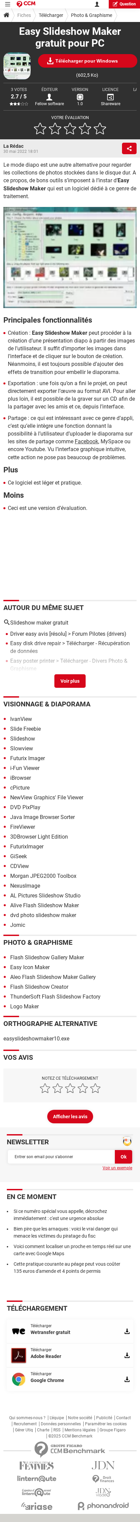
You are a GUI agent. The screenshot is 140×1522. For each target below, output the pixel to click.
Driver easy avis (29, 634)
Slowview (21, 748)
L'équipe (57, 1417)
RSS (56, 1430)
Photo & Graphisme (91, 15)
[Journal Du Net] (103, 1465)
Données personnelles (61, 1424)
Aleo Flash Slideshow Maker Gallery (53, 977)
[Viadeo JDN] (103, 1492)
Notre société (80, 1417)
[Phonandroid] (103, 1506)
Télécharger (51, 15)
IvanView (21, 719)
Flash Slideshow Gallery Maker (47, 957)
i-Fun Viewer (24, 768)
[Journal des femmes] (36, 1465)
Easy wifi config (29, 678)
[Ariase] (36, 1506)
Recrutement (25, 1424)
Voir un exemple (117, 1168)
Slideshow (22, 738)
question (128, 4)
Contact (123, 1417)
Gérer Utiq (24, 1430)
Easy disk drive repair (35, 643)
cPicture (20, 788)
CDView (19, 866)
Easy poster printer (32, 661)
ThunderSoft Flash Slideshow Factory (55, 996)
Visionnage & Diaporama (46, 704)
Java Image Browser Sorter (42, 817)
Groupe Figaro (113, 1430)
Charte (43, 1430)
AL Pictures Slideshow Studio (45, 895)
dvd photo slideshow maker (43, 915)
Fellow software (49, 103)
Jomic (17, 925)
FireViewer (22, 827)
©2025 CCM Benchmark (70, 1436)
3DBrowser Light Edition (39, 837)
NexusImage (25, 886)
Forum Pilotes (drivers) (99, 634)
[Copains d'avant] (36, 1492)
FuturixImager (26, 846)
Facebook (86, 441)
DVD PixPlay (25, 807)
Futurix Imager (27, 758)
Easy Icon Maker (30, 967)
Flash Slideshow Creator (39, 987)
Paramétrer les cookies (106, 1424)
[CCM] (26, 4)
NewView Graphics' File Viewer (46, 797)
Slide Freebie (25, 729)
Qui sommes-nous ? (27, 1417)
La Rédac (13, 146)
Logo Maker (24, 1006)
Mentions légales (80, 1430)
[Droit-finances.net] (103, 1479)
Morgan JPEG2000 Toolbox (43, 876)
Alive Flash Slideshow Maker (44, 905)
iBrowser (20, 778)
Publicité (104, 1417)
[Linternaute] (36, 1479)
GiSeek (18, 856)
